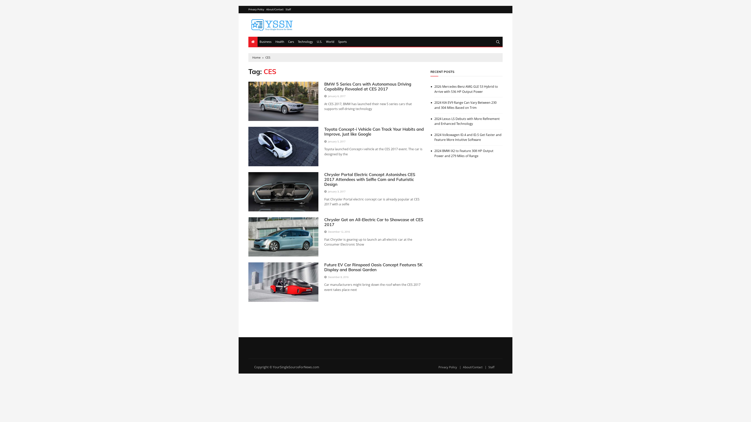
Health (279, 42)
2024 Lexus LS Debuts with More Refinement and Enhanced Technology (467, 121)
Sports (342, 42)
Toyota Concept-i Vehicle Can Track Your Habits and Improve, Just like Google (374, 132)
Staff (288, 9)
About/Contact (275, 9)
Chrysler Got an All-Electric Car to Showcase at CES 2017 (373, 222)
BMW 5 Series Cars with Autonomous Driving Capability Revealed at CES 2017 (367, 86)
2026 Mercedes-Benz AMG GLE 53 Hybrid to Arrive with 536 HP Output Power (466, 89)
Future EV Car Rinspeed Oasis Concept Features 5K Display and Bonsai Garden (373, 267)
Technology (305, 42)
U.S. (319, 42)
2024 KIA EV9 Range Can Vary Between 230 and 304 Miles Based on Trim (465, 105)
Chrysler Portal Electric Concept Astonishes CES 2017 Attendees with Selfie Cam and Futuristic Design (369, 179)
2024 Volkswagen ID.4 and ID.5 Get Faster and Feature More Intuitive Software (467, 137)
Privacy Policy (256, 9)
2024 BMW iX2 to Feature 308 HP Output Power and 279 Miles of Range (463, 153)
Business (265, 42)
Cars (291, 42)
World (330, 42)
